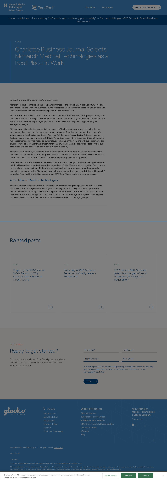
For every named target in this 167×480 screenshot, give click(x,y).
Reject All (128, 475)
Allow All (145, 475)
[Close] (163, 475)
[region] (83, 475)
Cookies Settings (110, 475)
